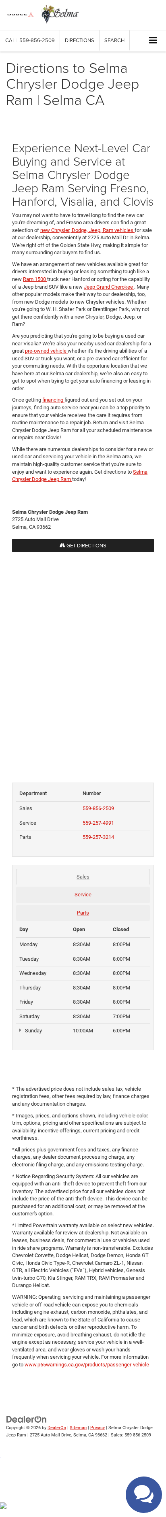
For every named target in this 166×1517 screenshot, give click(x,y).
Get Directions (85, 545)
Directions (79, 40)
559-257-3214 (98, 837)
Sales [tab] (83, 877)
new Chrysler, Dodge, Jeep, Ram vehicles (87, 230)
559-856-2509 (98, 808)
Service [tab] (83, 894)
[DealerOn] (26, 1419)
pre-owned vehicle (46, 351)
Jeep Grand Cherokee (109, 287)
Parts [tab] (83, 913)
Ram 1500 (35, 279)
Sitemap (78, 1427)
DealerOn (57, 1427)
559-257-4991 (98, 823)
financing (53, 400)
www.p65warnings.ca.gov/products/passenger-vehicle (87, 1365)
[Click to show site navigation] (153, 40)
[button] (30, 40)
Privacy (97, 1427)
